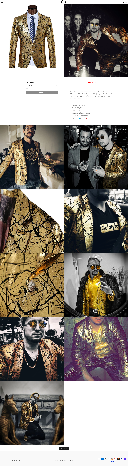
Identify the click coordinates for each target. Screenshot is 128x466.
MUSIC (53, 455)
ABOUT (68, 455)
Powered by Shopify (68, 460)
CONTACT (75, 455)
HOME (46, 455)
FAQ (82, 455)
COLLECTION (61, 455)
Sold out (41, 92)
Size (27, 85)
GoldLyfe (61, 460)
